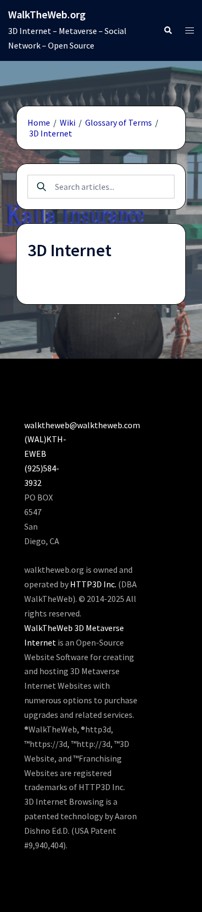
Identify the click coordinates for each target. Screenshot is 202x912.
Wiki (67, 122)
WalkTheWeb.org (47, 14)
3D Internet (50, 133)
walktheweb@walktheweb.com (82, 425)
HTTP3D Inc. (93, 584)
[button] (167, 30)
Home (38, 122)
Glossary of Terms (118, 122)
